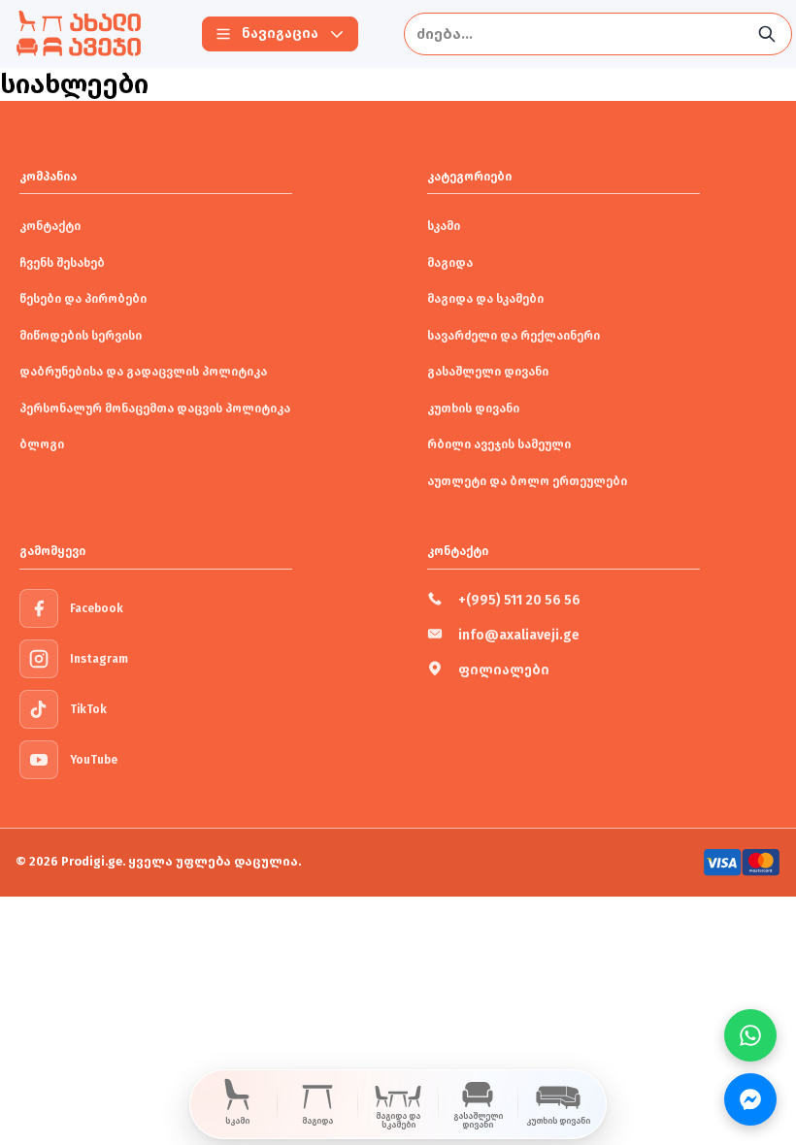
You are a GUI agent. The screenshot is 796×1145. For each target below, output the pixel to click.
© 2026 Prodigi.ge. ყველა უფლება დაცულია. (158, 861)
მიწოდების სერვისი (80, 336)
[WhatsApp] (750, 1035)
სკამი (443, 226)
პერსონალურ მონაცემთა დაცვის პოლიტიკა (154, 408)
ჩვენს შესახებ (62, 263)
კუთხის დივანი (473, 408)
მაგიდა (450, 263)
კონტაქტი (50, 226)
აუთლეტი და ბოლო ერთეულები (527, 481)
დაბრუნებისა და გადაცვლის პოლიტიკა (143, 371)
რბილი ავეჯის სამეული (499, 444)
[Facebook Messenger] (750, 1099)
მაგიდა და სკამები (485, 299)
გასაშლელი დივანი (487, 371)
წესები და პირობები (83, 299)
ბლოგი (41, 444)
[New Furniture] (78, 34)
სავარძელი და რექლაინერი (513, 336)
